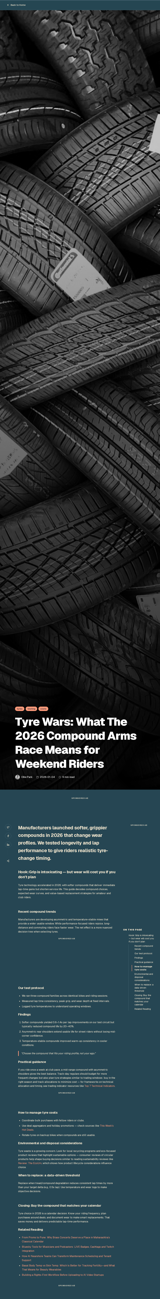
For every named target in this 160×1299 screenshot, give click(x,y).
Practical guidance (144, 962)
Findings (139, 957)
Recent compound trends (144, 947)
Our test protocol (143, 953)
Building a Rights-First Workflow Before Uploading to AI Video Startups (63, 1275)
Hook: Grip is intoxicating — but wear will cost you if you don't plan (141, 938)
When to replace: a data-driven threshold (144, 987)
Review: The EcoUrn (30, 1163)
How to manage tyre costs (143, 968)
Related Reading (143, 1009)
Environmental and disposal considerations (144, 977)
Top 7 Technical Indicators (99, 1086)
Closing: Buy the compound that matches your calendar (143, 1000)
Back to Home (18, 5)
